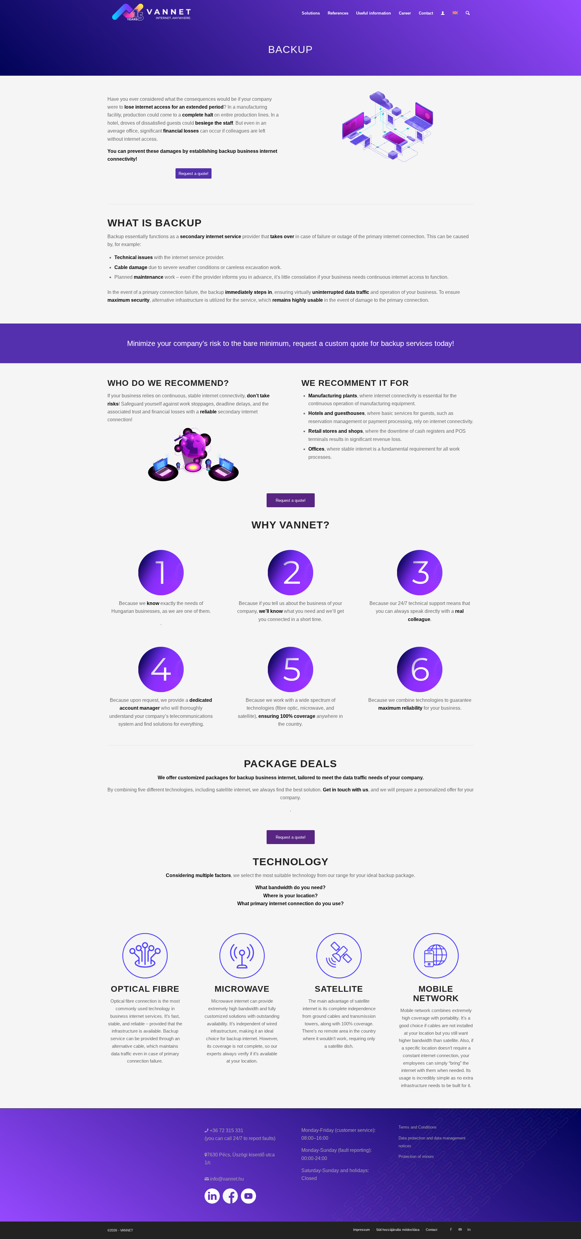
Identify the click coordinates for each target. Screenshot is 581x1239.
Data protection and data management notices (432, 1142)
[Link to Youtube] (459, 1229)
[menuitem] (311, 13)
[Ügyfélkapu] (442, 13)
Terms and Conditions (418, 1127)
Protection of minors (416, 1156)
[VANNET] (151, 13)
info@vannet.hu (226, 1178)
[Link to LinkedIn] (469, 1229)
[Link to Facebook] (450, 1229)
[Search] (468, 13)
